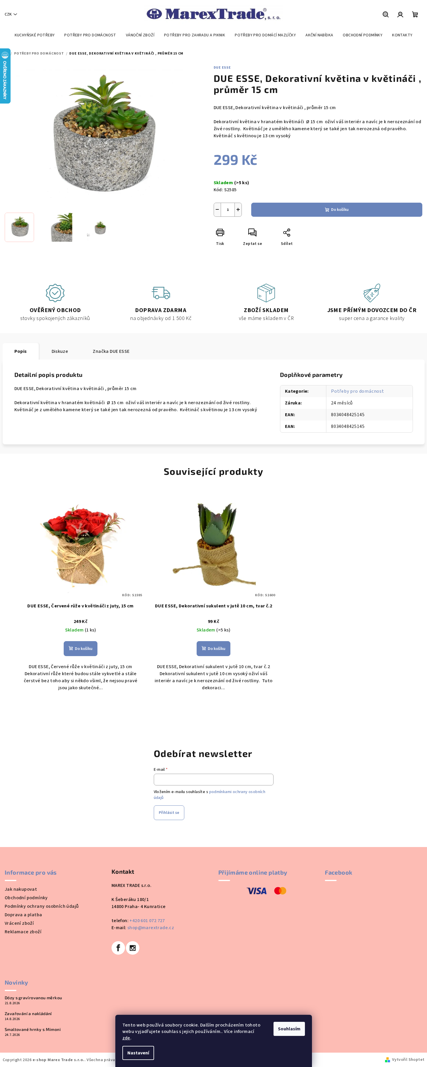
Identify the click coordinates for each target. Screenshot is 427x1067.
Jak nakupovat (21, 889)
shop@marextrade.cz (150, 927)
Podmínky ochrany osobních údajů (42, 906)
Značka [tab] (111, 351)
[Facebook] (118, 948)
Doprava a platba (23, 915)
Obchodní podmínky (26, 898)
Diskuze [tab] (60, 351)
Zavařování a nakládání (28, 1014)
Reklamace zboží (23, 932)
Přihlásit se (169, 813)
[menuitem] (35, 35)
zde (126, 1038)
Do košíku (340, 210)
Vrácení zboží (19, 923)
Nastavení (138, 1053)
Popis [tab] (20, 351)
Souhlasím (289, 1029)
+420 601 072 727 (147, 920)
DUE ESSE (222, 67)
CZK (8, 14)
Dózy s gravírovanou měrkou (33, 998)
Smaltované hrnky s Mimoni (33, 1029)
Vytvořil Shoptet (408, 1060)
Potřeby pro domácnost (357, 391)
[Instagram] (132, 948)
